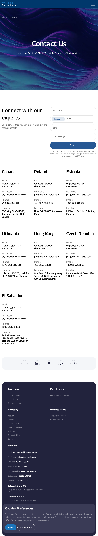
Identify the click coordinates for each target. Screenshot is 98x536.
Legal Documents (15, 427)
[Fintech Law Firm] (9, 4)
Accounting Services (58, 416)
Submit (73, 145)
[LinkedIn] (37, 363)
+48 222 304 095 (43, 203)
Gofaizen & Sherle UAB (17, 486)
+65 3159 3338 (42, 265)
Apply (10, 527)
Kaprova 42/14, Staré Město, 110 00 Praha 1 (80, 274)
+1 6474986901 (10, 203)
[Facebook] (24, 363)
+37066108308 (23, 462)
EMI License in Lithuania (59, 395)
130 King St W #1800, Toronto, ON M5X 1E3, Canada (13, 214)
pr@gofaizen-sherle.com (14, 194)
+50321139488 (24, 476)
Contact (11, 420)
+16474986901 (21, 481)
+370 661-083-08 (11, 265)
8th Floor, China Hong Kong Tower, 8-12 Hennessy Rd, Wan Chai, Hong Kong (48, 276)
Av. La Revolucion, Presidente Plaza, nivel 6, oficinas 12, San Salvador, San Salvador (15, 339)
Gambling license (14, 403)
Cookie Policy (13, 423)
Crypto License (14, 395)
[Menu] (93, 4)
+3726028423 (21, 466)
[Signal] (49, 363)
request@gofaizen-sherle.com (11, 185)
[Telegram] (73, 363)
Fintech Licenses (56, 420)
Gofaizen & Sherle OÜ (16, 496)
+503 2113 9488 (11, 327)
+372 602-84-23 (75, 203)
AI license (11, 431)
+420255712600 (75, 265)
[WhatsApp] (61, 363)
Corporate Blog (14, 435)
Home (4, 17)
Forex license (13, 399)
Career (10, 439)
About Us (11, 416)
